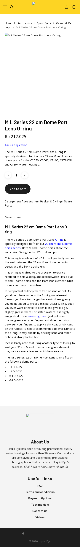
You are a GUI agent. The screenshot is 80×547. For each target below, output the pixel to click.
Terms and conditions (40, 492)
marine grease (37, 316)
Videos (40, 517)
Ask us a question (16, 145)
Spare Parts (44, 23)
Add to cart (17, 189)
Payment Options (40, 498)
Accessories (24, 23)
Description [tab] (13, 217)
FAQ (40, 485)
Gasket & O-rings (51, 201)
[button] (5, 7)
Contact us (39, 510)
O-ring (59, 239)
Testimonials (40, 504)
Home (8, 23)
